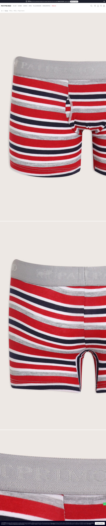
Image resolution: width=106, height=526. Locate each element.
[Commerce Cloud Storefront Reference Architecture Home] (6, 5)
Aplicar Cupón (74, 1)
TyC (69, 1)
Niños (30, 5)
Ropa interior (21, 10)
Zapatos (25, 5)
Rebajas (54, 5)
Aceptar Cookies (99, 523)
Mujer (14, 5)
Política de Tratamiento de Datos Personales (17, 524)
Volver (6, 11)
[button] (95, 6)
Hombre (20, 5)
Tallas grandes (37, 5)
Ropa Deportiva (46, 5)
